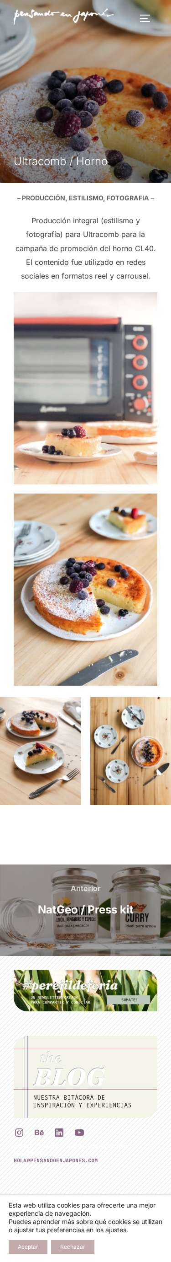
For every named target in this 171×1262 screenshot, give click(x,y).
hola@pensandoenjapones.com (56, 1160)
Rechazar (72, 1246)
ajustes (115, 1230)
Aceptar (28, 1246)
